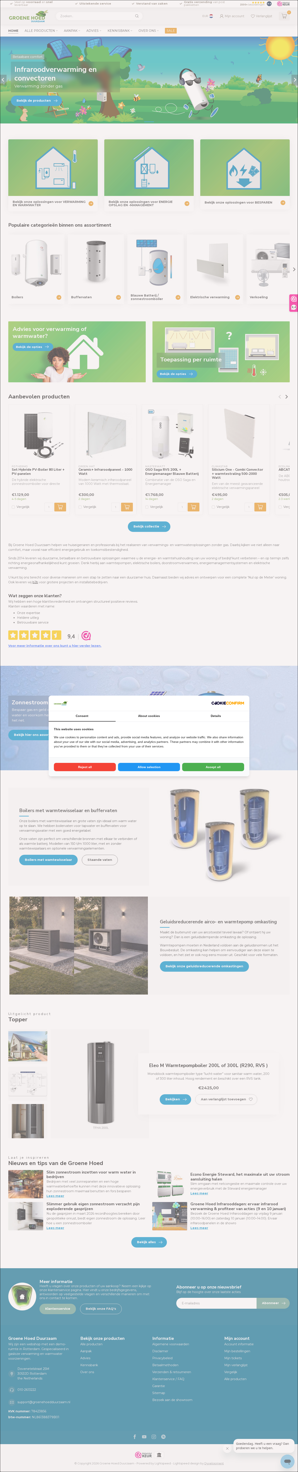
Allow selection (149, 767)
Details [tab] (216, 716)
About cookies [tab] (149, 716)
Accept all (213, 767)
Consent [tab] (82, 716)
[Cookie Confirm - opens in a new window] (227, 703)
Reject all (85, 767)
